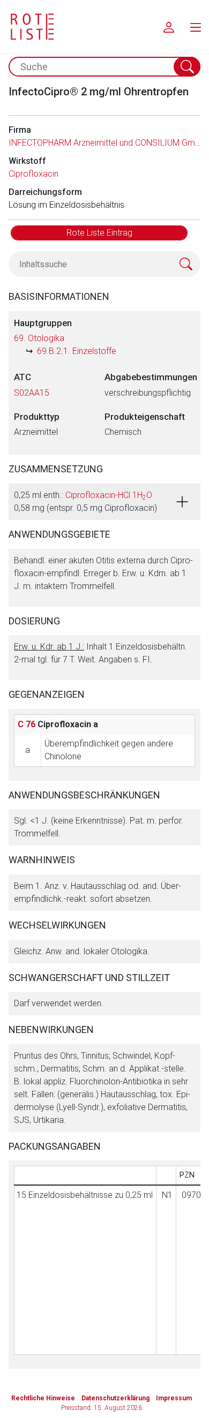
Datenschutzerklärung (115, 1398)
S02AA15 (31, 393)
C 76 (26, 724)
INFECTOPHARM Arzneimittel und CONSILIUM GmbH (107, 143)
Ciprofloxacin (33, 174)
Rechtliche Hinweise (43, 1398)
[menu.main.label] (195, 26)
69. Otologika (39, 338)
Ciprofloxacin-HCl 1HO (108, 495)
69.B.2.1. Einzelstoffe (76, 351)
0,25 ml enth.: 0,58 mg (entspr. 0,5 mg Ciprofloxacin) (85, 501)
